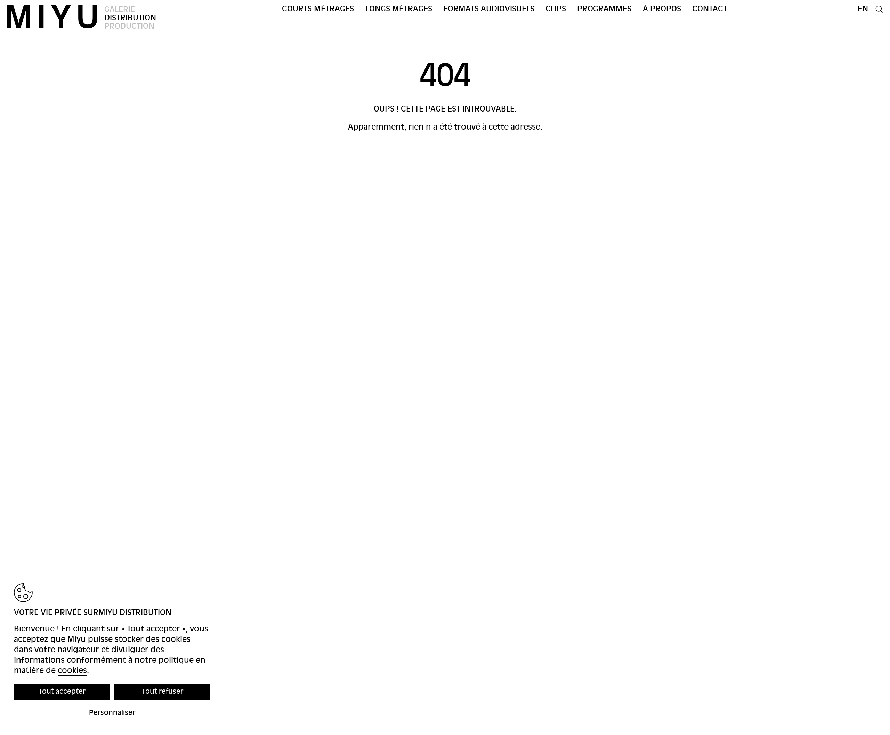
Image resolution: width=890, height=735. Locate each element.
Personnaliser (112, 713)
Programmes (604, 9)
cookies (72, 670)
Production (129, 26)
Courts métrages (318, 9)
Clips (555, 9)
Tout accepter (62, 691)
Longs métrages (398, 9)
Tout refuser (162, 691)
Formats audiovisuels (488, 9)
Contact (709, 9)
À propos (662, 9)
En (863, 9)
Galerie (119, 9)
